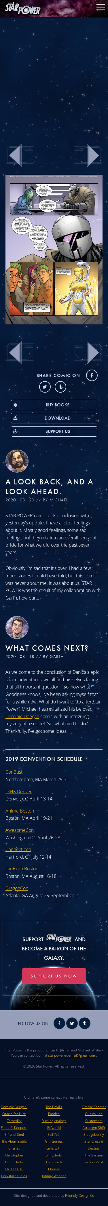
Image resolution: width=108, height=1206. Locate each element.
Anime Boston (19, 811)
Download (58, 418)
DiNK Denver (18, 791)
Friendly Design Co (79, 1195)
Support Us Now (54, 976)
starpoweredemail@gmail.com (72, 1055)
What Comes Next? (47, 648)
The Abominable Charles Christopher (14, 1148)
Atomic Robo (14, 1162)
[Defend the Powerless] (54, 322)
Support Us (58, 431)
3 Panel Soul (14, 1134)
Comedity (14, 1120)
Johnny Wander (54, 1175)
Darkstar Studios (14, 1175)
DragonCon (16, 888)
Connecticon (18, 849)
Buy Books (57, 405)
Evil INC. (54, 1134)
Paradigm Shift (93, 1127)
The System (94, 1155)
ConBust (13, 772)
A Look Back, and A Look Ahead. (49, 487)
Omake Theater (94, 1106)
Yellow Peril (94, 1162)
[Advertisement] (54, 77)
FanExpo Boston (21, 868)
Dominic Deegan (22, 716)
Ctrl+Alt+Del (14, 1169)
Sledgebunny (94, 1134)
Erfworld (54, 1127)
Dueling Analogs (53, 1120)
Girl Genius (54, 1141)
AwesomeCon (19, 830)
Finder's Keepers (14, 1127)
